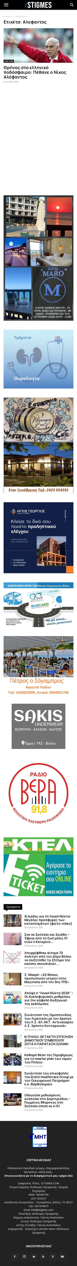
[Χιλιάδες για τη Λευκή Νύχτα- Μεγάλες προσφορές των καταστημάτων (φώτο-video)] (12, 920)
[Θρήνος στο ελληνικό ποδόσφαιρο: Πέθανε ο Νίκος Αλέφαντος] (38, 45)
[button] (72, 5)
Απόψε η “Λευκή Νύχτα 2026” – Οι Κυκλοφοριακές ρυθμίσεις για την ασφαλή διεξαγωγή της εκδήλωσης (48, 998)
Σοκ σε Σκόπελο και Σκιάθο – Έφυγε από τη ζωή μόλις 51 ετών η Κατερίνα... (46, 938)
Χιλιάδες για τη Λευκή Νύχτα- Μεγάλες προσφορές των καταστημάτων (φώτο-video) (48, 920)
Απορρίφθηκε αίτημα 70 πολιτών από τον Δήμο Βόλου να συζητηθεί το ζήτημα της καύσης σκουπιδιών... (47, 958)
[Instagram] (24, 1256)
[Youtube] (62, 1257)
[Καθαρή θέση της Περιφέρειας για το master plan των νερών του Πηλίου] (12, 1059)
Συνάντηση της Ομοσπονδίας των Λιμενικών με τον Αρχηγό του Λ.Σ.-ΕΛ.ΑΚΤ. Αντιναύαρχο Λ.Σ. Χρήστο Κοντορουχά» (48, 1020)
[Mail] (33, 1257)
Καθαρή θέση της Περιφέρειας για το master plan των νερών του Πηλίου (48, 1058)
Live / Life (9, 61)
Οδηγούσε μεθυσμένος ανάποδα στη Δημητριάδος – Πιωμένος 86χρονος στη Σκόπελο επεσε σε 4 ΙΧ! (47, 1100)
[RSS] (43, 1257)
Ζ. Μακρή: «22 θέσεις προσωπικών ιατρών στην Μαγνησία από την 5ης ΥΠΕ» (46, 978)
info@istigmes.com (42, 1210)
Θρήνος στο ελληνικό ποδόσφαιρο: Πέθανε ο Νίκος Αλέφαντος (35, 72)
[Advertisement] (38, 148)
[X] (52, 1257)
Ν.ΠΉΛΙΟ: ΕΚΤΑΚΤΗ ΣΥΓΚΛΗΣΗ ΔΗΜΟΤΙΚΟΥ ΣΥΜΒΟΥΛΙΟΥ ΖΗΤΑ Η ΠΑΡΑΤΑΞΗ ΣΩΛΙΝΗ (48, 1040)
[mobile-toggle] (6, 5)
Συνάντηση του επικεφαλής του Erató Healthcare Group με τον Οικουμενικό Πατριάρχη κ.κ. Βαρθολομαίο (48, 1078)
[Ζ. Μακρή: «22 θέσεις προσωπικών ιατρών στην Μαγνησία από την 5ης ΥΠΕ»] (12, 979)
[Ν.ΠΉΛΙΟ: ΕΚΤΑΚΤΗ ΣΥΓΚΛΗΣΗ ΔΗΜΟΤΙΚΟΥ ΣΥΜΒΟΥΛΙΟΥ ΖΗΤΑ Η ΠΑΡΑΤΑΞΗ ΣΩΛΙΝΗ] (12, 1041)
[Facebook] (14, 1257)
